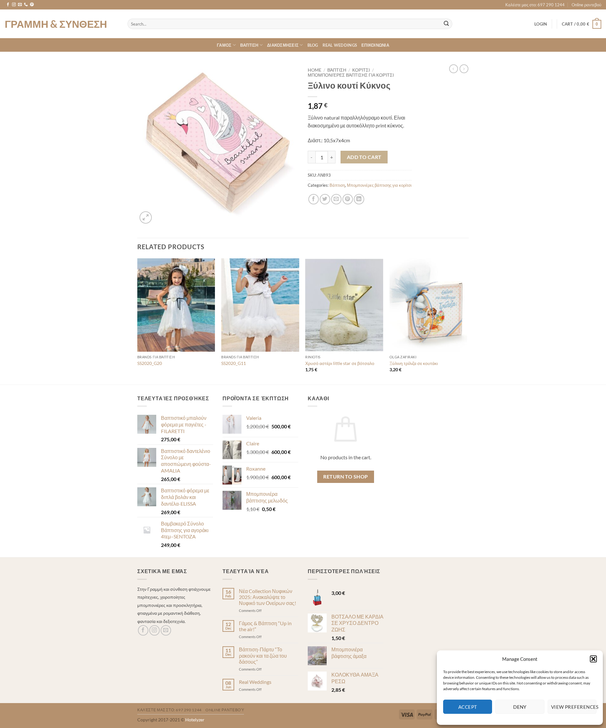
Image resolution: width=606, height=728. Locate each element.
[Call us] (26, 5)
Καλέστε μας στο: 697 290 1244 (535, 4)
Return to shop (345, 476)
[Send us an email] (20, 5)
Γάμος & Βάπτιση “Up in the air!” (265, 626)
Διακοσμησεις (283, 45)
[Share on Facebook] (313, 199)
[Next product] (453, 68)
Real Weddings (340, 45)
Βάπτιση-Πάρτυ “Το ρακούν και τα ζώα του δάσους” (263, 655)
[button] (593, 659)
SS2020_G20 (149, 363)
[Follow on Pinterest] (32, 5)
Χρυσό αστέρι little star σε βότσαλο (339, 363)
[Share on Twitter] (325, 199)
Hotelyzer (195, 719)
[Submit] (446, 24)
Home (314, 70)
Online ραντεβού (586, 4)
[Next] (467, 321)
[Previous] (137, 321)
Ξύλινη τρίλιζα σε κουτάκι (413, 363)
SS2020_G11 (233, 363)
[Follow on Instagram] (14, 5)
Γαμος (224, 45)
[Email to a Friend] (336, 199)
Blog (312, 45)
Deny (519, 707)
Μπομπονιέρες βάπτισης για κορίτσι (351, 75)
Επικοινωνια (375, 45)
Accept (467, 707)
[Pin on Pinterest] (347, 199)
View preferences (574, 707)
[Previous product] (464, 68)
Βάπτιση (336, 70)
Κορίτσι (361, 70)
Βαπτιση (249, 45)
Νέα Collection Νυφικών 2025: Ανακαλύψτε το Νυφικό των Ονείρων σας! (267, 597)
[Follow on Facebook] (8, 5)
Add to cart (364, 157)
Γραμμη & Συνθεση (56, 24)
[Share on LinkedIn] (359, 199)
